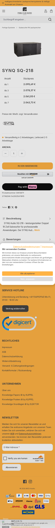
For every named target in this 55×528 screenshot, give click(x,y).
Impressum (47, 246)
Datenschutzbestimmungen (26, 246)
